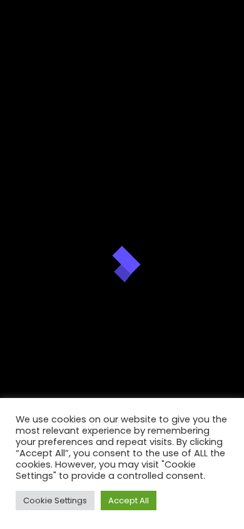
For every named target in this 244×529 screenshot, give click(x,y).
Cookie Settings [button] (55, 500)
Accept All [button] (128, 500)
